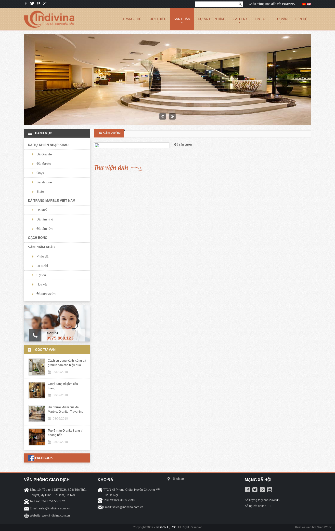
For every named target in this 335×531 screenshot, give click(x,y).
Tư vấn (281, 19)
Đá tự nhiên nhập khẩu (48, 145)
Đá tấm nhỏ (45, 219)
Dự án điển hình (211, 19)
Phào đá (42, 256)
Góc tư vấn (45, 350)
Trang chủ (132, 19)
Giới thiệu (157, 19)
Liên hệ (301, 19)
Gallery (240, 19)
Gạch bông (37, 238)
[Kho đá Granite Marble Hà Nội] (49, 29)
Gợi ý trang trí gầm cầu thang (63, 386)
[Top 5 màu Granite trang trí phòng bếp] (36, 444)
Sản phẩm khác (41, 247)
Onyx (40, 173)
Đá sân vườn (46, 294)
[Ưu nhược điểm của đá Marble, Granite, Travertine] (36, 421)
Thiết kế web (303, 527)
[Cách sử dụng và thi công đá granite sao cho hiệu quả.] (36, 374)
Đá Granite (44, 154)
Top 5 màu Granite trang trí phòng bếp (65, 433)
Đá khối (42, 210)
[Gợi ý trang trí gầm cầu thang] (167, 79)
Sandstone (44, 182)
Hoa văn (42, 284)
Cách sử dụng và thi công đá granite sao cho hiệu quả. (67, 363)
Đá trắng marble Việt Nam (51, 201)
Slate (40, 191)
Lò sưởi (42, 266)
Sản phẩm (182, 19)
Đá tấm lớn (44, 229)
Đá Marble (44, 163)
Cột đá (41, 275)
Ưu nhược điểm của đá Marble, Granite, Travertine (65, 409)
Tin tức (261, 19)
